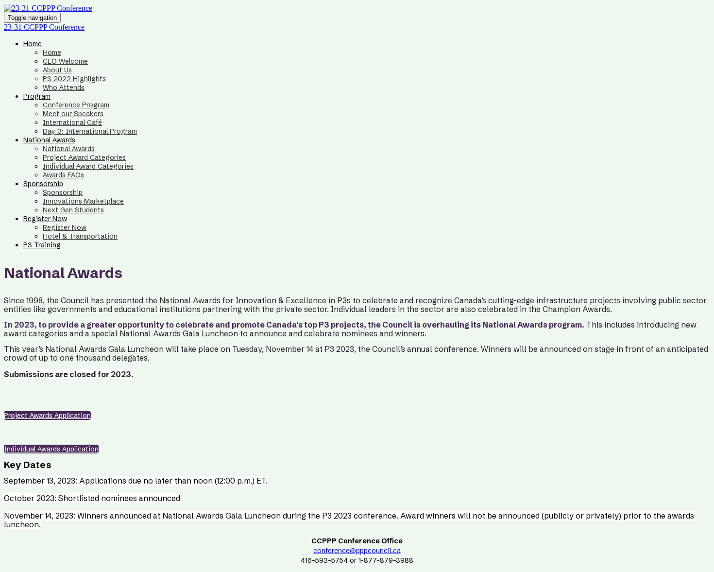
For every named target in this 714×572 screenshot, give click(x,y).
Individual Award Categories (88, 166)
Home (32, 43)
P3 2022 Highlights (74, 78)
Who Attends (64, 87)
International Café (72, 122)
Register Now (45, 218)
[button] (47, 415)
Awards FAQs (63, 175)
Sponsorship (43, 183)
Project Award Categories (84, 157)
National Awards (49, 140)
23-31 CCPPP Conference (44, 27)
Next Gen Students (73, 210)
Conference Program (76, 105)
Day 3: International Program (90, 131)
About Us (57, 70)
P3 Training (42, 245)
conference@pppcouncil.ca (357, 550)
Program (37, 96)
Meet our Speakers (73, 113)
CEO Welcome (65, 61)
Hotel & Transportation (80, 236)
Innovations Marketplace (83, 201)
